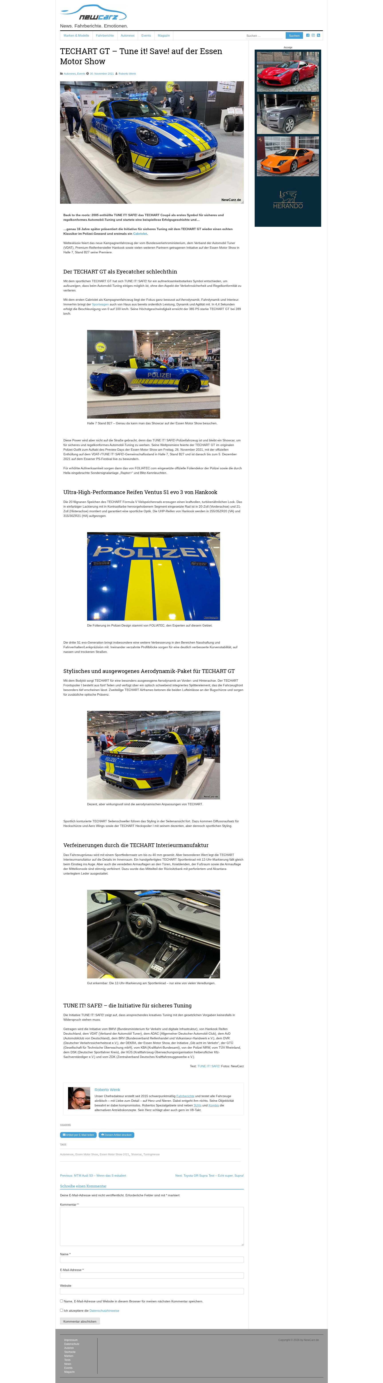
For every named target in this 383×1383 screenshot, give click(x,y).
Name (65, 1254)
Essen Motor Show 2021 (114, 1154)
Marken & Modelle (76, 35)
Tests (67, 1360)
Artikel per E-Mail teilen (79, 1135)
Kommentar (69, 1204)
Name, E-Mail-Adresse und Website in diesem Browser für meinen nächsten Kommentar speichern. (133, 1301)
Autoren (69, 1348)
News (67, 1364)
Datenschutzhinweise (104, 1310)
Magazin (164, 35)
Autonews (128, 35)
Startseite (70, 1352)
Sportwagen (100, 304)
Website (65, 1285)
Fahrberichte (105, 35)
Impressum (71, 1340)
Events (146, 35)
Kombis (214, 1105)
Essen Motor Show (86, 1154)
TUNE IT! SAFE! (208, 1066)
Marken (68, 1356)
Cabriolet (140, 233)
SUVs (197, 1105)
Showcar (136, 1154)
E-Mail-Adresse (72, 1270)
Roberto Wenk (127, 73)
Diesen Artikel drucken (118, 1135)
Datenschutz (71, 1344)
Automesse (67, 1154)
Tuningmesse (151, 1154)
